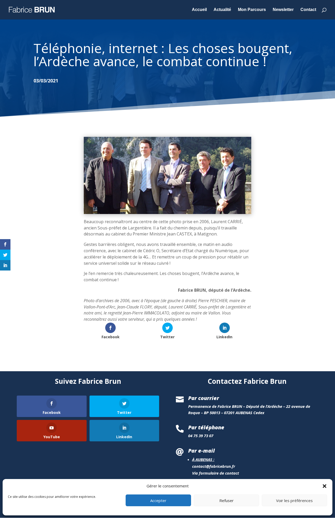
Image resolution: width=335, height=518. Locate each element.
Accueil (199, 10)
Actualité (222, 10)
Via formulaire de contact (215, 473)
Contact (308, 10)
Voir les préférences (294, 500)
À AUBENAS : (203, 459)
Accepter (158, 500)
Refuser (226, 500)
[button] (324, 486)
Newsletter (283, 10)
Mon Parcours (252, 10)
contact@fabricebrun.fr (213, 466)
